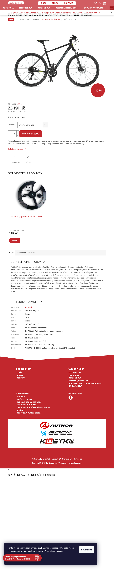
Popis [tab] (11, 252)
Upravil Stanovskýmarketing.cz (67, 459)
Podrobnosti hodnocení (50, 19)
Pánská (28, 307)
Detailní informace (15, 149)
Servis (54, 3)
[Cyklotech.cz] (15, 3)
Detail (15, 240)
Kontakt (67, 3)
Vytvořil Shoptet (41, 459)
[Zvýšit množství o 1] (17, 132)
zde (60, 551)
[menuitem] (8, 8)
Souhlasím (86, 549)
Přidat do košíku (30, 133)
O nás (42, 3)
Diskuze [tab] (32, 252)
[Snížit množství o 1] (17, 135)
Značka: (69, 19)
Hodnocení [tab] (21, 252)
